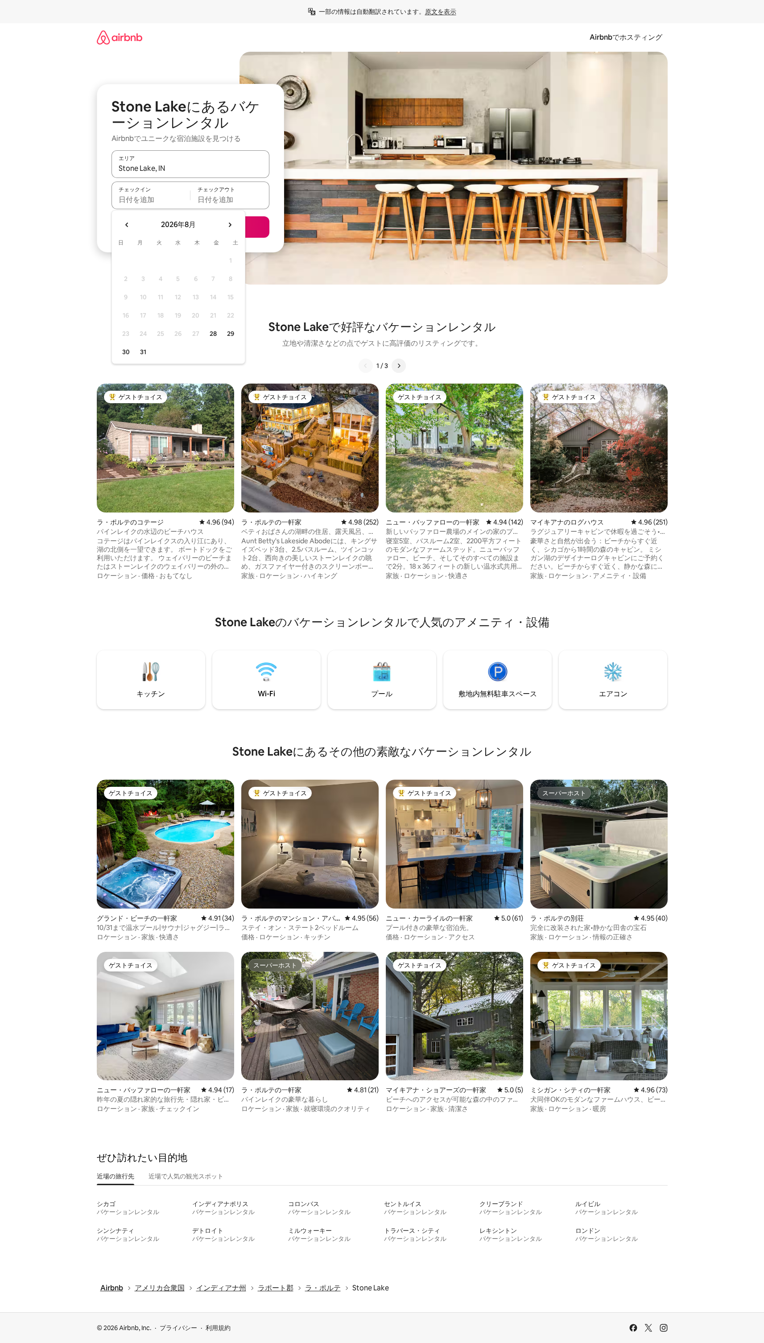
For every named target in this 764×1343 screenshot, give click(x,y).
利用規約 (218, 1328)
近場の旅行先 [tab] (115, 1176)
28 (213, 334)
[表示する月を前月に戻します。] (127, 224)
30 (126, 352)
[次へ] (399, 366)
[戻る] (366, 366)
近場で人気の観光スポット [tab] (186, 1176)
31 (143, 352)
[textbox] (151, 199)
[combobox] (190, 168)
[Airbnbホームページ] (119, 37)
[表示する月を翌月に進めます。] (229, 224)
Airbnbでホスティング (626, 37)
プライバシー (178, 1328)
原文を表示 (440, 12)
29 (230, 334)
